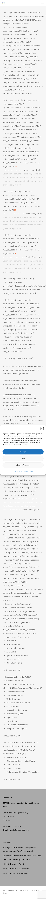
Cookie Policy (17, 471)
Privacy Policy (28, 471)
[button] (42, 428)
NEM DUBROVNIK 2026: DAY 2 (16, 869)
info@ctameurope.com (19, 830)
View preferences (23, 465)
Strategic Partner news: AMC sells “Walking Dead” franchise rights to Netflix (22, 858)
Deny (23, 458)
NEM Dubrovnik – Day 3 (13, 864)
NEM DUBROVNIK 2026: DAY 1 (16, 873)
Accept (23, 452)
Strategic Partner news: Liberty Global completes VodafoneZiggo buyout (19, 849)
